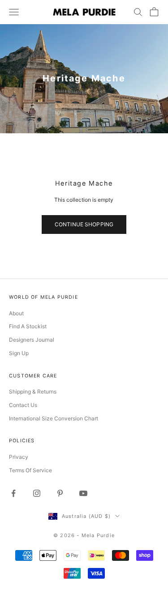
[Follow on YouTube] (83, 493)
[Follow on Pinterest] (60, 493)
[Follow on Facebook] (13, 493)
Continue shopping (84, 224)
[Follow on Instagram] (36, 493)
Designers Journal (31, 339)
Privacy (18, 456)
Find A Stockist (28, 326)
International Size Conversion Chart (53, 418)
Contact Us (23, 405)
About (16, 313)
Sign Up (19, 353)
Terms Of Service (30, 470)
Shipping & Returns (32, 391)
